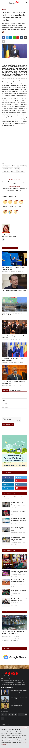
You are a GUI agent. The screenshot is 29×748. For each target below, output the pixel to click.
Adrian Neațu (5, 566)
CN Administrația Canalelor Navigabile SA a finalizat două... (18, 539)
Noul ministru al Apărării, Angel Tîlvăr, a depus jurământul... (13, 359)
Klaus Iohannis (21, 171)
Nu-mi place (10, 206)
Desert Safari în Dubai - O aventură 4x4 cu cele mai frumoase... (17, 581)
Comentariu (5, 407)
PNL (9, 165)
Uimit (15, 216)
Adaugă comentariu (8, 424)
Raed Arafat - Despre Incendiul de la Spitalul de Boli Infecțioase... (19, 600)
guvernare (16, 168)
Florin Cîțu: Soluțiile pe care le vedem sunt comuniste (14, 291)
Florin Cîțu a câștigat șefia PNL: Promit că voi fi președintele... (13, 268)
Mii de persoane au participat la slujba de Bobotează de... (13, 633)
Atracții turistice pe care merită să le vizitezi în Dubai (19, 572)
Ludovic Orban (22, 165)
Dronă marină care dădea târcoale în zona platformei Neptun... (18, 529)
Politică (4, 9)
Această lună (14, 496)
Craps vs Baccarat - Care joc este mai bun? (18, 591)
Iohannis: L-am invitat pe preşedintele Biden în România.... (14, 336)
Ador (15, 206)
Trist (10, 216)
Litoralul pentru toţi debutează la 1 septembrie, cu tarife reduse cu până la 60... (14, 189)
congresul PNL (6, 171)
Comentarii (5, 390)
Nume (3, 394)
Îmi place (5, 206)
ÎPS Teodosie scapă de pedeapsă (17, 503)
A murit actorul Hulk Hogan (18, 511)
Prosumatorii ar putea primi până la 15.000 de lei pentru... (18, 519)
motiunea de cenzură (7, 168)
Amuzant (21, 206)
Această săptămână (6, 497)
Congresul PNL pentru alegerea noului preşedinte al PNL (14, 182)
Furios (4, 216)
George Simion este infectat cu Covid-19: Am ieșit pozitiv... (18, 704)
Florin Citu (13, 171)
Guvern (4, 165)
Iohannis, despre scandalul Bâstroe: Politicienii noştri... (12, 313)
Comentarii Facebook (15, 390)
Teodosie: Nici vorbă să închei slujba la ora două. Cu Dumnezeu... (19, 698)
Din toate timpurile (23, 497)
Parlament (14, 165)
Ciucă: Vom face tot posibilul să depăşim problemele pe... (13, 382)
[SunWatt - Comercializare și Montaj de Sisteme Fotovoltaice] (14, 451)
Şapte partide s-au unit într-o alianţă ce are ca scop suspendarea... (19, 691)
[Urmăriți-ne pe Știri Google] (14, 656)
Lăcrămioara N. (8, 32)
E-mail (3, 400)
